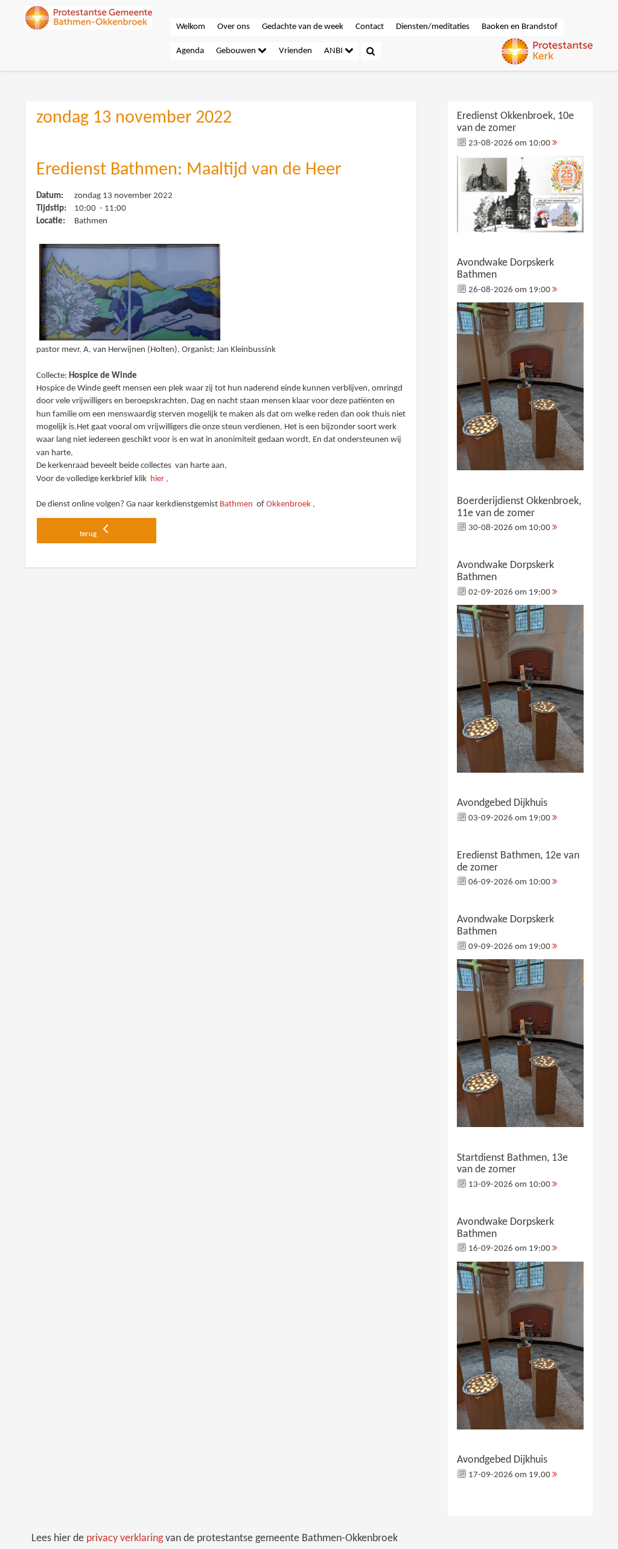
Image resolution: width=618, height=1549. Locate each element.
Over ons (233, 26)
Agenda (190, 51)
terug (89, 534)
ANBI (334, 51)
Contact (369, 26)
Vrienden (295, 51)
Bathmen (236, 504)
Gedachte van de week (302, 26)
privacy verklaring (124, 1538)
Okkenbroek (288, 504)
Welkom (190, 26)
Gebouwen (237, 51)
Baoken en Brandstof (520, 26)
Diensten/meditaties (433, 26)
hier (157, 479)
